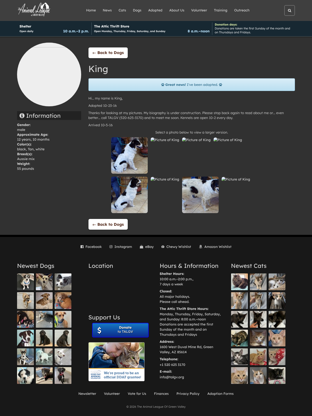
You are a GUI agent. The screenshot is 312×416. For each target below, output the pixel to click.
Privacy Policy (188, 393)
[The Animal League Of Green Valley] (34, 10)
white (40, 149)
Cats (122, 10)
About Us (176, 10)
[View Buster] (44, 281)
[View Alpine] (44, 375)
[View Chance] (25, 281)
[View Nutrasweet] (277, 375)
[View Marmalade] (258, 375)
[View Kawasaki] (239, 300)
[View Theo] (25, 300)
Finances (161, 393)
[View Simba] (277, 356)
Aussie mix (26, 159)
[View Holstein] (277, 319)
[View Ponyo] (63, 300)
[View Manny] (63, 356)
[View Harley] (277, 300)
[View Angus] (258, 319)
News (107, 10)
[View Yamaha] (258, 281)
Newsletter (87, 393)
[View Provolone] (239, 375)
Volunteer (199, 10)
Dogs (137, 10)
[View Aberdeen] (239, 319)
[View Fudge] (239, 281)
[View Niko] (63, 319)
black (21, 149)
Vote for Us (137, 393)
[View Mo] (44, 356)
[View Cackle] (239, 356)
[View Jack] (25, 356)
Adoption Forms (220, 393)
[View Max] (63, 281)
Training (220, 10)
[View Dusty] (44, 319)
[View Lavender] (44, 338)
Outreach (242, 10)
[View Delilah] (239, 338)
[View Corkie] (44, 300)
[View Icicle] (25, 375)
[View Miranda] (25, 319)
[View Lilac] (63, 338)
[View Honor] (63, 375)
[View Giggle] (277, 338)
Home (91, 10)
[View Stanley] (25, 338)
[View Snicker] (258, 338)
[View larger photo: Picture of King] (129, 155)
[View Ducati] (258, 300)
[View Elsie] (258, 356)
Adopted (155, 10)
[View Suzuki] (277, 281)
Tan (31, 149)
